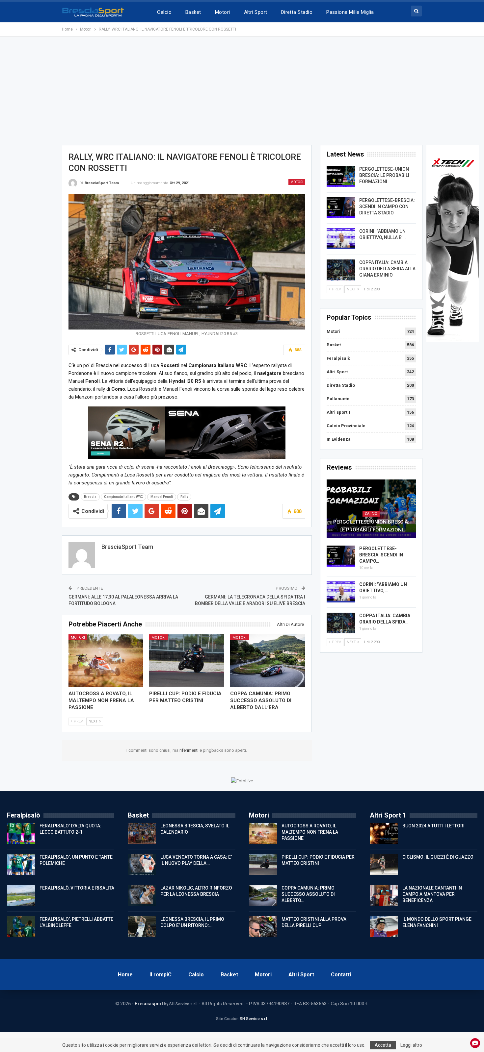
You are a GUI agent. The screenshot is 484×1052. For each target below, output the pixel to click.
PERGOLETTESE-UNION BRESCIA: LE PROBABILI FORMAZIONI (384, 175)
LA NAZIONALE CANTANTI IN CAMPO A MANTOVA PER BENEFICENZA (432, 894)
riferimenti (189, 750)
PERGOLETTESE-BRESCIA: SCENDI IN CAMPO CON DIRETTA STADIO (387, 206)
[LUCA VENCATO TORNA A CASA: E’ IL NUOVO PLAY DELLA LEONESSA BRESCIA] (142, 864)
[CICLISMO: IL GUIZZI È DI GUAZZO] (384, 864)
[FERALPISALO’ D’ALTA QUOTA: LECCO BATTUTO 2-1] (21, 833)
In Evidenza (339, 439)
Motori (222, 12)
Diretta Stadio (296, 12)
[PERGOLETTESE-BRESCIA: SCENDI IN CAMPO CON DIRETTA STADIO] (341, 207)
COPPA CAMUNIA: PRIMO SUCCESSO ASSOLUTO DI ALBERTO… (308, 894)
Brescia (90, 497)
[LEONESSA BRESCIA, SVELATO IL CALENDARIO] (142, 833)
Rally (184, 497)
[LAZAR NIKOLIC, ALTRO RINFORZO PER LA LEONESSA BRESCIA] (142, 895)
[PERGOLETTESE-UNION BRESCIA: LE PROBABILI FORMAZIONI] (341, 176)
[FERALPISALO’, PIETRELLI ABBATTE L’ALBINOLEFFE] (21, 926)
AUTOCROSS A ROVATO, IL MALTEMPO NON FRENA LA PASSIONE (310, 832)
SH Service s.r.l (253, 1018)
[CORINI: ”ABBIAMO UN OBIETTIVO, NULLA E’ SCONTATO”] (341, 238)
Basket (193, 12)
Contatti (341, 974)
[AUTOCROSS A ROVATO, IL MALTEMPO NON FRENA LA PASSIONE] (106, 660)
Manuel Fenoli (161, 497)
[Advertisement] (242, 91)
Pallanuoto (338, 398)
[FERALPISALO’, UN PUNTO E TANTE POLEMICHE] (21, 864)
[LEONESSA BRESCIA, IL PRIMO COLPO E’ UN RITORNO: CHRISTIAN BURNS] (142, 926)
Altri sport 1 (339, 412)
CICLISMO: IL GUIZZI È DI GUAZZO (437, 857)
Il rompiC (160, 974)
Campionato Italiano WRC (123, 497)
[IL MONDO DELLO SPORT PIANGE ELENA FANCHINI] (384, 926)
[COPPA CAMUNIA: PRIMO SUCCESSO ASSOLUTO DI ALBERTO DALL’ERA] (267, 660)
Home (125, 974)
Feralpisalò (338, 358)
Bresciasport (149, 1003)
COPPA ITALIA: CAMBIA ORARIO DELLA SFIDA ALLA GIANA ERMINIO (387, 269)
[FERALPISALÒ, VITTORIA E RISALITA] (21, 895)
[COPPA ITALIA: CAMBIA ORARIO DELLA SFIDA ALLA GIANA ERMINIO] (341, 270)
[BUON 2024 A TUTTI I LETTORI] (384, 833)
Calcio (164, 12)
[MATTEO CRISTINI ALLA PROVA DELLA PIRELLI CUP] (263, 926)
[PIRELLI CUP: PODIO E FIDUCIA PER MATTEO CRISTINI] (186, 660)
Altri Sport (255, 12)
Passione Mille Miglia (350, 12)
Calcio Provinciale (346, 425)
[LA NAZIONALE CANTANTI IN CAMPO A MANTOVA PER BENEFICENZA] (384, 895)
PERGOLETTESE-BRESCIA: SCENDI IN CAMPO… (381, 555)
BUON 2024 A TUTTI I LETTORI (433, 825)
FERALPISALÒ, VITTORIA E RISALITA (77, 888)
